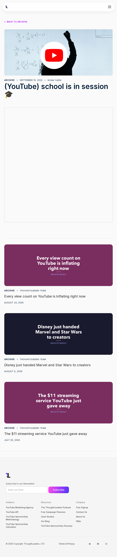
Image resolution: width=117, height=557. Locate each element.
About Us (80, 516)
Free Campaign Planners (53, 512)
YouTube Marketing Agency (19, 507)
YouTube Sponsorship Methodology (17, 518)
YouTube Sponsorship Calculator (17, 525)
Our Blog (45, 521)
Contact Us (81, 512)
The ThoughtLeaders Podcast (56, 507)
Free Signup (82, 507)
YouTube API (12, 512)
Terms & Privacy (67, 544)
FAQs (78, 521)
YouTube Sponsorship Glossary (56, 526)
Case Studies (47, 516)
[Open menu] (110, 7)
